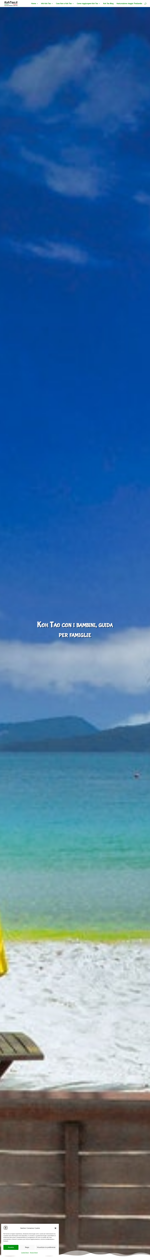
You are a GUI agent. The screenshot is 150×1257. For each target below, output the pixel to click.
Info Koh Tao (46, 4)
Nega (27, 1247)
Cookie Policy (25, 1252)
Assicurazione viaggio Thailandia (129, 4)
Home (33, 4)
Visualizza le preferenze (46, 1247)
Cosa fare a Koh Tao (64, 4)
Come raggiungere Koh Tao (87, 4)
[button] (55, 1228)
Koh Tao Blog (108, 4)
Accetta (11, 1247)
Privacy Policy (34, 1252)
